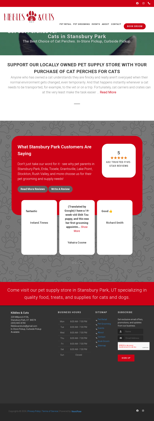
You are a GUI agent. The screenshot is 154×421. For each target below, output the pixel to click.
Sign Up (126, 358)
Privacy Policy (34, 411)
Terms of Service (50, 411)
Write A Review (60, 189)
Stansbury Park (29, 169)
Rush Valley (40, 174)
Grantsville (67, 169)
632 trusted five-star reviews (118, 164)
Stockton (24, 174)
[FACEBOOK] (137, 3)
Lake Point (84, 169)
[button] (73, 262)
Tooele (54, 169)
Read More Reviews (33, 189)
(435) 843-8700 (18, 323)
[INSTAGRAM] (143, 3)
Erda (44, 169)
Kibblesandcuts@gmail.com (24, 326)
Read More (108, 92)
